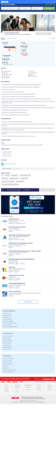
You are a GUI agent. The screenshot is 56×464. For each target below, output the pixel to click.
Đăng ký (47, 4)
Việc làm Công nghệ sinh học (9, 323)
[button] (51, 1)
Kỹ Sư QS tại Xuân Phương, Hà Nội (17, 227)
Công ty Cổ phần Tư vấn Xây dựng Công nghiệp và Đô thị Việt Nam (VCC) (25, 293)
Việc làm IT (5, 366)
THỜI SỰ (6, 387)
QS (2, 175)
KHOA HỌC (39, 387)
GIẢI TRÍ (28, 389)
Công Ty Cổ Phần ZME (13, 228)
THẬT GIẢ (49, 389)
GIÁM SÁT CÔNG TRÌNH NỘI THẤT (17, 283)
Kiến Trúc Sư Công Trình (15, 291)
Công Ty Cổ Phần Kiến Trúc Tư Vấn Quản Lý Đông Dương (17, 34)
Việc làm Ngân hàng (7, 319)
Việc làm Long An (7, 343)
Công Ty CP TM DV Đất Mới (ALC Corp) (17, 285)
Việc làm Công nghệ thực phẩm (10, 326)
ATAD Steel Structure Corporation (16, 220)
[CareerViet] (49, 379)
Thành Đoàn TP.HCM (32, 400)
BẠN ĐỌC (49, 387)
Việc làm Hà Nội (6, 338)
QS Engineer (5, 178)
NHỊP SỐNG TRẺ (28, 385)
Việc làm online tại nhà (8, 358)
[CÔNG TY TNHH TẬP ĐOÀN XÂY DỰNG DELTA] (5, 237)
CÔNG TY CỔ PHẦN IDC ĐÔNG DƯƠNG (17, 269)
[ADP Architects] (5, 278)
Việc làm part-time (7, 360)
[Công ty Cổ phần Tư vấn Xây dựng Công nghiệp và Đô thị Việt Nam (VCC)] (5, 294)
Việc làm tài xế (6, 368)
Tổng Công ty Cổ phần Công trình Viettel (18, 252)
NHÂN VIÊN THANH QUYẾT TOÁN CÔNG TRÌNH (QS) (21, 259)
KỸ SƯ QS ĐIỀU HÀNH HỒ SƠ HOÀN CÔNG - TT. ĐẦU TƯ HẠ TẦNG (25, 251)
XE (17, 389)
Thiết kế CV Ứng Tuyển (10, 164)
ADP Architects (12, 277)
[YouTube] (54, 381)
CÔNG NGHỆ (17, 387)
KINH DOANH (17, 385)
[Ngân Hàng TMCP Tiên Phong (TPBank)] (5, 245)
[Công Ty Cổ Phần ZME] (5, 229)
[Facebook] (48, 381)
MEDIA (6, 385)
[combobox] (10, 8)
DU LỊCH (17, 391)
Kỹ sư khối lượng (20, 181)
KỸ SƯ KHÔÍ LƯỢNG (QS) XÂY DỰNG (10, 184)
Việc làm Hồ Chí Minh (8, 336)
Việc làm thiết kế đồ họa (8, 371)
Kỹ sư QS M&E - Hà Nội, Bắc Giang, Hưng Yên (20, 235)
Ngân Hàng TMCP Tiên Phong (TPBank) (17, 244)
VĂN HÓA (28, 387)
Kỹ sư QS (7, 175)
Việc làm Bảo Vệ (6, 317)
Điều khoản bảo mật (24, 402)
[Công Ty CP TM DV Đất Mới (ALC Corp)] (5, 286)
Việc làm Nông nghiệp (8, 321)
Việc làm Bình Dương (7, 339)
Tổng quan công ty (12, 38)
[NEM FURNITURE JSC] (5, 262)
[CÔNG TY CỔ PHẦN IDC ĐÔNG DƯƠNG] (5, 270)
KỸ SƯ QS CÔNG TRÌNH (25, 175)
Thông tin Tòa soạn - (24, 400)
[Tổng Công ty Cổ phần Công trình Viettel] (5, 253)
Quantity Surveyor (14, 178)
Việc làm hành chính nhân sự (9, 369)
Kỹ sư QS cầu (12, 267)
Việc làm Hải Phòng (7, 347)
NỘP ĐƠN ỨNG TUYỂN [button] (43, 33)
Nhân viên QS (15, 175)
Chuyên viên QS (24, 178)
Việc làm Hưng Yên (7, 349)
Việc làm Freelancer (7, 364)
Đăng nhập (52, 4)
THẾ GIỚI (6, 389)
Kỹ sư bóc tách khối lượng (8, 181)
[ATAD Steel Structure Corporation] (5, 221)
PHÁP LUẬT (6, 391)
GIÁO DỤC (49, 385)
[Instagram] (51, 381)
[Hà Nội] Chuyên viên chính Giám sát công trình (21, 243)
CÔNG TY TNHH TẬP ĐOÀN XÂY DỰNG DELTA (18, 236)
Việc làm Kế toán (7, 313)
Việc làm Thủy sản (7, 325)
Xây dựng (6, 60)
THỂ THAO (39, 385)
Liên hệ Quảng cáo (15, 402)
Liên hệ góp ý (32, 402)
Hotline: (39, 402)
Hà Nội (5, 44)
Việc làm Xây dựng (7, 315)
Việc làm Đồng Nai (7, 341)
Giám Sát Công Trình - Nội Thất (16, 275)
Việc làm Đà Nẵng (7, 345)
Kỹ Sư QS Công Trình (14, 219)
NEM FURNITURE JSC (13, 260)
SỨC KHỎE (39, 389)
